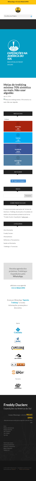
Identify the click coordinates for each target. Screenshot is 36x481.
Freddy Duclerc (8, 233)
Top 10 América (7, 431)
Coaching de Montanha (9, 444)
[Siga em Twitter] (19, 26)
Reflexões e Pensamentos (11, 240)
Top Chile (6, 435)
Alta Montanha (8, 230)
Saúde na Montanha (10, 243)
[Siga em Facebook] (16, 26)
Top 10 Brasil (6, 433)
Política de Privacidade (24, 469)
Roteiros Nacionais (8, 429)
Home (5, 426)
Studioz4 (14, 469)
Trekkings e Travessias (11, 246)
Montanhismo (8, 236)
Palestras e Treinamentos (9, 446)
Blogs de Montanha (8, 448)
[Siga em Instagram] (5, 26)
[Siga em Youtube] (8, 26)
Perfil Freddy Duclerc (8, 443)
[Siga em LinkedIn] (12, 26)
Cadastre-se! (7, 450)
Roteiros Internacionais (9, 428)
